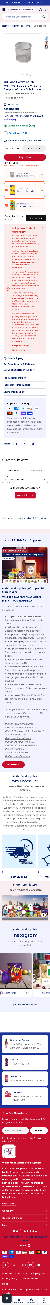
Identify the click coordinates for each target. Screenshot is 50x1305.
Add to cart (36, 218)
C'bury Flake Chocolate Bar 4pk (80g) (25, 191)
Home (5, 25)
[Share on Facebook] (16, 443)
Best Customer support (21, 369)
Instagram (25, 935)
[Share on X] (25, 443)
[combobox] (25, 17)
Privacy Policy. (11, 1141)
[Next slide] (30, 75)
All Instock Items (21, 25)
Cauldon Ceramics (23, 93)
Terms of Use (39, 1138)
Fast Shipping (15, 358)
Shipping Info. (38, 1273)
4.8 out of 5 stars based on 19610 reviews (25, 518)
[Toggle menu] (4, 9)
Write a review (25, 495)
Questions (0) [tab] (36, 470)
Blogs (5, 1283)
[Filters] (5, 479)
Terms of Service (30, 1278)
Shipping (8, 112)
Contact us (21, 1273)
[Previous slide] (22, 75)
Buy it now (25, 157)
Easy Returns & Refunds (21, 364)
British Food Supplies (21, 1289)
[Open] (7, 1298)
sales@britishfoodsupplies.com (27, 1080)
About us (7, 1273)
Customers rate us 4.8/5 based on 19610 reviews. (25, 1238)
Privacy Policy (9, 1278)
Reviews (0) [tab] (14, 470)
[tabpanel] (25, 657)
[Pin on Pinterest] (33, 443)
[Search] (44, 16)
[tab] (23, 541)
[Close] (42, 227)
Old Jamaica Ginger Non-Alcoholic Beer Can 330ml (24, 206)
